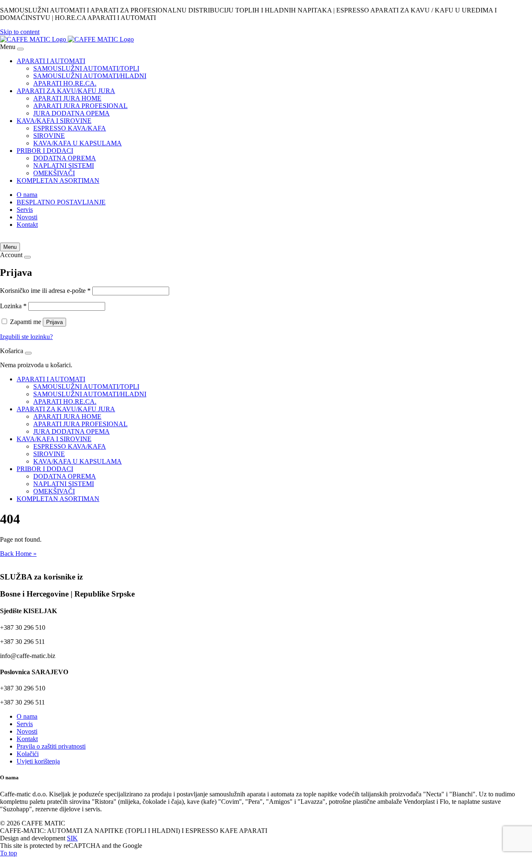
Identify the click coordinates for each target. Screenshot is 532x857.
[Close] (20, 49)
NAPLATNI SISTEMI (63, 165)
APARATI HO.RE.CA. (64, 83)
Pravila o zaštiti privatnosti (51, 746)
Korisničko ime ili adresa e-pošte (45, 290)
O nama (27, 194)
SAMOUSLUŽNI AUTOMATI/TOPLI (86, 68)
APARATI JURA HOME (67, 98)
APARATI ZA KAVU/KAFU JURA (66, 90)
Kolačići (28, 753)
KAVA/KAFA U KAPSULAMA (77, 143)
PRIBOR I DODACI (45, 150)
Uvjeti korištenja (38, 761)
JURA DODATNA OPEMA (71, 113)
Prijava (54, 322)
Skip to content (19, 31)
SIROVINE (49, 135)
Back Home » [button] (18, 553)
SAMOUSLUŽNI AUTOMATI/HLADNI (89, 75)
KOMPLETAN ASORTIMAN (58, 180)
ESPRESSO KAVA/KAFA (69, 128)
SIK (72, 838)
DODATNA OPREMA (64, 158)
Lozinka (13, 305)
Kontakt (27, 224)
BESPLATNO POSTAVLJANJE (61, 202)
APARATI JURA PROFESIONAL (80, 105)
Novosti (27, 217)
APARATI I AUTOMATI (51, 60)
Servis (25, 209)
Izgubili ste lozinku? (26, 336)
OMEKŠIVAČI (54, 173)
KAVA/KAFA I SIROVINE (54, 120)
